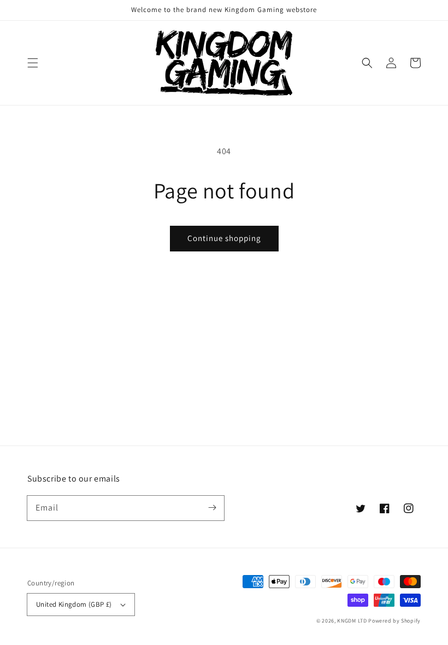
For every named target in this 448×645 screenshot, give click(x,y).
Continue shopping (224, 238)
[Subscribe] (212, 508)
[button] (33, 63)
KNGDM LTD (352, 620)
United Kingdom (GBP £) (74, 604)
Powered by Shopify (394, 620)
